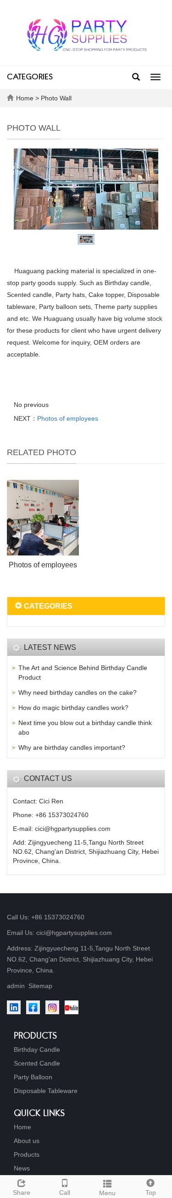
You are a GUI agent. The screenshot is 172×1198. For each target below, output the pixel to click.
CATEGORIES (30, 77)
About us (26, 1140)
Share (21, 1192)
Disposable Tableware (46, 1090)
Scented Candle (37, 1063)
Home (24, 98)
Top (150, 1192)
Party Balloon (33, 1077)
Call (64, 1192)
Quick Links (39, 1114)
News (22, 1168)
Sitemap (40, 985)
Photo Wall (56, 98)
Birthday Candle (37, 1049)
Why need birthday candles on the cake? (77, 692)
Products (35, 1036)
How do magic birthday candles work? (73, 707)
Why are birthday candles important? (71, 747)
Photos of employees (67, 418)
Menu (107, 1193)
